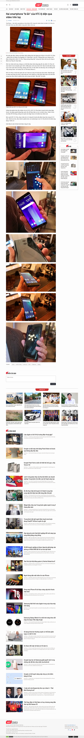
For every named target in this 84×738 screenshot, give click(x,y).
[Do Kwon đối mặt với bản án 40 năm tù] (14, 650)
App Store (70, 737)
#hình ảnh (34, 364)
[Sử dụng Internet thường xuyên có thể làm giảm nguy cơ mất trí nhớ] (14, 636)
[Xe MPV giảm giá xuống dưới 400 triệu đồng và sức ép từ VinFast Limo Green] (69, 98)
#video (39, 364)
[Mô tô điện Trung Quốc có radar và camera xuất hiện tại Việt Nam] (69, 131)
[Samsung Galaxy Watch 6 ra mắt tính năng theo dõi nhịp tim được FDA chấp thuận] (14, 622)
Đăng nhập (75, 4)
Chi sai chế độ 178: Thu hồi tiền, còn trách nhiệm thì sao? (67, 72)
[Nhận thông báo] (68, 5)
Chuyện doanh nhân (63, 9)
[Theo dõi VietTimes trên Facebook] (68, 729)
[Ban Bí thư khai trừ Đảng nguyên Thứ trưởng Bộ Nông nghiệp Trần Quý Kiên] (69, 398)
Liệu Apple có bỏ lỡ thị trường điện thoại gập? (65, 151)
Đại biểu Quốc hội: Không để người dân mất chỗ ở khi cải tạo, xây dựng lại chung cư (50, 406)
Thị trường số (41, 9)
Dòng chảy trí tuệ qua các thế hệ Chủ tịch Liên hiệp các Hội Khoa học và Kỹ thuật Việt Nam (69, 424)
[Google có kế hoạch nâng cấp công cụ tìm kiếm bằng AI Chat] (14, 678)
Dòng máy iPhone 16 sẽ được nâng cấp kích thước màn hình (39, 590)
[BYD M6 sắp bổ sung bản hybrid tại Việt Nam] (32, 415)
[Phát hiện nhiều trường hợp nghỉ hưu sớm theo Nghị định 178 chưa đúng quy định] (69, 80)
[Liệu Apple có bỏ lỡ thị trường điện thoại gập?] (74, 151)
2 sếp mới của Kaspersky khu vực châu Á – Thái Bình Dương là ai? (38, 689)
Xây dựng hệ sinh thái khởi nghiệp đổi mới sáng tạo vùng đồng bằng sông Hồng (40, 534)
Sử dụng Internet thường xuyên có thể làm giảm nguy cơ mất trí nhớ (39, 633)
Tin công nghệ (11, 431)
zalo (70, 729)
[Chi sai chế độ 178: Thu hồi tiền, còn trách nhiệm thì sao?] (69, 64)
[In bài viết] (49, 20)
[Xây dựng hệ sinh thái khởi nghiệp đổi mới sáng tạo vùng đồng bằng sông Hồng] (14, 537)
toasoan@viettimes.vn (71, 725)
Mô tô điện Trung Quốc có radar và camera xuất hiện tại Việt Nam (66, 140)
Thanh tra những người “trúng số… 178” (66, 124)
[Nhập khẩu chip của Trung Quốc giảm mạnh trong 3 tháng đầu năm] (14, 509)
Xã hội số (11, 9)
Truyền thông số (74, 9)
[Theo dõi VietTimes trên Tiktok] (74, 729)
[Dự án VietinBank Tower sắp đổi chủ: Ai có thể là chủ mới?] (14, 398)
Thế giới (56, 9)
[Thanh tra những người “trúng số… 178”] (69, 116)
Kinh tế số (22, 9)
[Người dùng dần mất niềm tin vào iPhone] (14, 579)
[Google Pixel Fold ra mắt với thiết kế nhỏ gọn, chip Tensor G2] (74, 165)
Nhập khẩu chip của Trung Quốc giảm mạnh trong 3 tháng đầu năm (40, 506)
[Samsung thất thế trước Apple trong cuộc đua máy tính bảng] (14, 608)
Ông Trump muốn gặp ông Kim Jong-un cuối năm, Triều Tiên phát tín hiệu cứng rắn (51, 424)
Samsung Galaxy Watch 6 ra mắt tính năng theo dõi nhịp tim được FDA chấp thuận (40, 619)
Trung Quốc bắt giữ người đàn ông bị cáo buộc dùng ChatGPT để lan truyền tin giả (38, 520)
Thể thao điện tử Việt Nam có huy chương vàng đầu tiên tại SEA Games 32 (40, 703)
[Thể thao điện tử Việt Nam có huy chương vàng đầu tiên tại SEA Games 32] (14, 706)
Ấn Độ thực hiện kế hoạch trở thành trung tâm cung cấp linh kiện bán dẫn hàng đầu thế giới (65, 185)
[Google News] (53, 20)
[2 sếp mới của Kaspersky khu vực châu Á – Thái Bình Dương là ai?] (14, 692)
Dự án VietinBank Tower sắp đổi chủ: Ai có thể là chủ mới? (14, 405)
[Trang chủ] (7, 9)
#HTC (13, 364)
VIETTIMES (42, 5)
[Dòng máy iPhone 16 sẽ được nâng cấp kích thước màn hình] (14, 594)
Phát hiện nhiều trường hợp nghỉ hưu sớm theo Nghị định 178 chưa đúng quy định (66, 89)
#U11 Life (25, 364)
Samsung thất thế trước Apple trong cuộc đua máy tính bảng (40, 605)
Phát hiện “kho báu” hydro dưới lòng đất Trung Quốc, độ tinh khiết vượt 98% (14, 424)
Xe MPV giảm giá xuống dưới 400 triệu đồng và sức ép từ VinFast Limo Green (66, 107)
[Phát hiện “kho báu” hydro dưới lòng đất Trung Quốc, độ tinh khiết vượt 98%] (14, 415)
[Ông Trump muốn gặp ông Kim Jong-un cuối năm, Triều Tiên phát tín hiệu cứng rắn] (51, 415)
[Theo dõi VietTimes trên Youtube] (72, 729)
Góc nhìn (17, 9)
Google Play (75, 737)
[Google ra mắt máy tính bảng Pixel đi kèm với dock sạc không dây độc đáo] (74, 158)
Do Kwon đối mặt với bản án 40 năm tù (36, 646)
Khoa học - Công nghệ (32, 9)
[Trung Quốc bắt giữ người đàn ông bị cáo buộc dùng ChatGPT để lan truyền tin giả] (14, 523)
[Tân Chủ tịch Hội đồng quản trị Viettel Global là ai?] (14, 565)
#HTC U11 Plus (19, 364)
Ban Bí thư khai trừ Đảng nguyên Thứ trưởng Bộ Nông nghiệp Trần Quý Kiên (69, 405)
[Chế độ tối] (70, 5)
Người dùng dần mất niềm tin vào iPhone (36, 575)
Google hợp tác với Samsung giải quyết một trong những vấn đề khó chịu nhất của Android (39, 661)
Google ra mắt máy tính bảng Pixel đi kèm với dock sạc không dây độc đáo (65, 158)
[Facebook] (46, 20)
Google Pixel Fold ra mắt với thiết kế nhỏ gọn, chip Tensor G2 (65, 166)
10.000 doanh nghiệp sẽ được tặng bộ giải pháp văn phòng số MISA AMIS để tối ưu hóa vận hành (40, 548)
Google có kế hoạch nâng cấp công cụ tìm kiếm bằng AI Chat (38, 675)
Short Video (49, 9)
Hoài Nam (10, 20)
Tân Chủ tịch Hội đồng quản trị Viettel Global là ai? (39, 561)
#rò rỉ (29, 364)
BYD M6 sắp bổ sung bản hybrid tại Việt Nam (32, 423)
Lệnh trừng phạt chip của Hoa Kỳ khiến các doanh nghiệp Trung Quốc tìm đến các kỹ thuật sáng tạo (65, 175)
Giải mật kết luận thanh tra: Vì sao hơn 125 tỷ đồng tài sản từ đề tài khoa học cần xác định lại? (32, 406)
